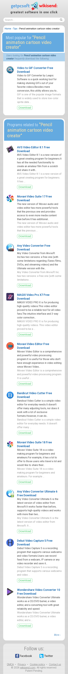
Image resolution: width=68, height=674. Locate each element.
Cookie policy (37, 664)
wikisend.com (27, 667)
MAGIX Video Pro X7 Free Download (33, 296)
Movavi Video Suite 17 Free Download (34, 198)
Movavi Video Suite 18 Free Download (34, 444)
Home (8, 28)
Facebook (26, 656)
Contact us (55, 664)
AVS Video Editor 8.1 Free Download (33, 149)
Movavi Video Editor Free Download (33, 345)
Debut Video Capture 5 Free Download (35, 542)
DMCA (10, 664)
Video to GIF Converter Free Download (35, 69)
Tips (15, 28)
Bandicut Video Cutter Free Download (34, 395)
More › (57, 634)
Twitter (48, 656)
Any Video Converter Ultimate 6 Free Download (37, 493)
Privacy (22, 664)
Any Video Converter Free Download (33, 247)
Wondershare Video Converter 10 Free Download (38, 591)
